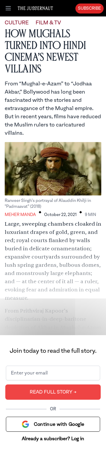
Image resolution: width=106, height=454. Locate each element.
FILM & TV (48, 23)
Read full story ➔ (53, 392)
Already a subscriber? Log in (53, 438)
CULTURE (17, 23)
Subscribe (89, 8)
